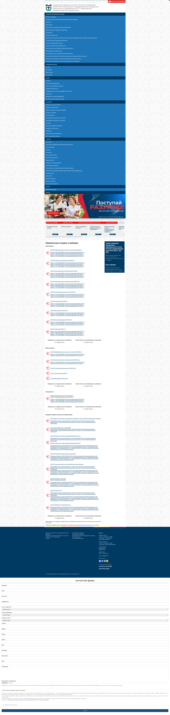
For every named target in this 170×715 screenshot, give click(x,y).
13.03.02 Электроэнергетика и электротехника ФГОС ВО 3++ (65, 281)
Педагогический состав (51, 35)
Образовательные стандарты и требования (56, 30)
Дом (3, 645)
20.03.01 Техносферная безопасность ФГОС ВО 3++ (63, 292)
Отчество (4, 596)
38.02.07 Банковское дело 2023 (58, 480)
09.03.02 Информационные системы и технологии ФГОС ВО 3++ (66, 250)
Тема (3, 661)
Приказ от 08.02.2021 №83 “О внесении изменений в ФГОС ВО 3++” (67, 253)
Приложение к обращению (9, 681)
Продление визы (50, 173)
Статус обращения (7, 612)
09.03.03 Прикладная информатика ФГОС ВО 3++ (62, 260)
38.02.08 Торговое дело (56, 490)
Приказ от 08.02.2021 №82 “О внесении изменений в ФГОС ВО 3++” (67, 355)
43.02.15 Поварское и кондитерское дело (60, 504)
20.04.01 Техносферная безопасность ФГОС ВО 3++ (63, 368)
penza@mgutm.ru (105, 555)
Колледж (48, 67)
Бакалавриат (49, 69)
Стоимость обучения (51, 112)
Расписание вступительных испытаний (55, 117)
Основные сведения (51, 17)
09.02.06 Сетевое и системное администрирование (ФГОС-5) (65, 443)
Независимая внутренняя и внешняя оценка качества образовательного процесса (66, 56)
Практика (48, 149)
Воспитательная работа (52, 157)
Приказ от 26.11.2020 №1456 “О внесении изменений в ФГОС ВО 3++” (67, 252)
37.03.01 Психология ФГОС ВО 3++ (59, 301)
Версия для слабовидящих (118, 1)
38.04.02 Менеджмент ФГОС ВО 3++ (59, 378)
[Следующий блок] (123, 223)
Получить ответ (6, 618)
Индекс (4, 628)
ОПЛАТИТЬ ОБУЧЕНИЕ (105, 566)
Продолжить (109, 260)
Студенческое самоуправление (53, 162)
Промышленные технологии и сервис (55, 99)
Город (3, 634)
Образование (49, 24)
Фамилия (4, 585)
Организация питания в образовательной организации (59, 53)
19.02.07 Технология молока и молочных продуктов (63, 453)
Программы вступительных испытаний (55, 120)
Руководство (49, 32)
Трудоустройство (50, 160)
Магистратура (49, 72)
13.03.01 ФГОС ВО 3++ (64, 271)
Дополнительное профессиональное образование (58, 27)
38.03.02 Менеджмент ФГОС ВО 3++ (59, 310)
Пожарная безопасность (52, 88)
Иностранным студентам (52, 165)
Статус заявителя (6, 607)
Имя (3, 590)
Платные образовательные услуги (54, 43)
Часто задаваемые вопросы (53, 136)
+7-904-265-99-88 (111, 216)
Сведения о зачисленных (52, 128)
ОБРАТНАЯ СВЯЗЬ (104, 568)
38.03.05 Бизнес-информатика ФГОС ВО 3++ (61, 319)
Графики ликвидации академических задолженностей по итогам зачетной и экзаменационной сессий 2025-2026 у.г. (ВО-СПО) (114, 247)
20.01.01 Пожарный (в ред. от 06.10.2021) (60, 427)
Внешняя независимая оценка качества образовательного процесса (63, 61)
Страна (4, 623)
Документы (48, 22)
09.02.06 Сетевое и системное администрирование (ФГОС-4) (65, 436)
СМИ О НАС (48, 192)
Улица (3, 639)
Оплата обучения (50, 115)
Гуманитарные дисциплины (52, 83)
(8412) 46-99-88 (108, 544)
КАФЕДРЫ (48, 78)
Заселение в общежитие (52, 183)
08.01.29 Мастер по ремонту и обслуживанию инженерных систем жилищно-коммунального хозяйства (75, 418)
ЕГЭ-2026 (48, 123)
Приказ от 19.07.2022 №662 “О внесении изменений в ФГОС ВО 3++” (67, 254)
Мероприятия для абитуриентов (54, 133)
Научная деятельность (51, 155)
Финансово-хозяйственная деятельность (56, 45)
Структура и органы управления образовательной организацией (62, 19)
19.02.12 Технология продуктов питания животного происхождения (67, 464)
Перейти (55, 234)
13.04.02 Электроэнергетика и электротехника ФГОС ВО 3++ (65, 359)
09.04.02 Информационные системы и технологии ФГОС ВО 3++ (66, 352)
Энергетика (48, 93)
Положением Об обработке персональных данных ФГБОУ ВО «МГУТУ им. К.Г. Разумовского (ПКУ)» (28, 699)
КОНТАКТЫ (48, 186)
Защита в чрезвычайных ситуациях (54, 86)
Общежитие (49, 131)
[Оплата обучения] (110, 262)
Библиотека (49, 152)
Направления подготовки (52, 107)
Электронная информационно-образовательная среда (59, 144)
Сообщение (5, 666)
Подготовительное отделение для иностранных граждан (60, 168)
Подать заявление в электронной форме (56, 110)
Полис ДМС (49, 175)
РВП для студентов (50, 178)
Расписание (49, 142)
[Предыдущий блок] (120, 223)
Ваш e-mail (5, 655)
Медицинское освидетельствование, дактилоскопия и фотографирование (64, 170)
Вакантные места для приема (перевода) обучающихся (59, 48)
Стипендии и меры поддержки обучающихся (57, 40)
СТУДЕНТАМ (48, 139)
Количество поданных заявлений (54, 125)
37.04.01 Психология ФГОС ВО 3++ (59, 373)
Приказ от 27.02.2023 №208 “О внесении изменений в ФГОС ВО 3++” (67, 256)
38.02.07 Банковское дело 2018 (58, 478)
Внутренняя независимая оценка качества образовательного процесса (63, 58)
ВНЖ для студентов (51, 181)
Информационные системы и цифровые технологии (59, 91)
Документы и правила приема (53, 104)
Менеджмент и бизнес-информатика (55, 96)
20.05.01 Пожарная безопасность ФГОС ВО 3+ (61, 395)
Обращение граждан (51, 189)
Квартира (4, 650)
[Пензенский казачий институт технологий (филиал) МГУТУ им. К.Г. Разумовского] (72, 7)
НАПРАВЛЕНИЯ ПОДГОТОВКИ (51, 64)
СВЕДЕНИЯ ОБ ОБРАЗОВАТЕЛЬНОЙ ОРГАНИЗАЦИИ (55, 14)
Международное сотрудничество (54, 51)
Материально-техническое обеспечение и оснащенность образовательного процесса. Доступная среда (71, 37)
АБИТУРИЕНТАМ (49, 102)
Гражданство (5, 601)
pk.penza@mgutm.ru (119, 216)
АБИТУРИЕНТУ (53, 213)
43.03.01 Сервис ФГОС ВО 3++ (57, 329)
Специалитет (49, 75)
